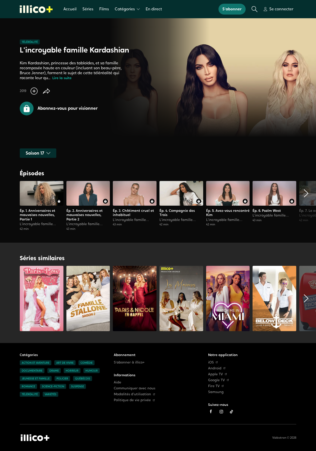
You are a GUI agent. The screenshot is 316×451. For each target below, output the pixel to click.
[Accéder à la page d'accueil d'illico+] (35, 437)
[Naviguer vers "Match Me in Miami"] (228, 298)
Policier (62, 378)
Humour (91, 370)
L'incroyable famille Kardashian (36, 226)
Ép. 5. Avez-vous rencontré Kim (228, 212)
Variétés (50, 394)
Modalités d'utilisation (132, 394)
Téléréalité (30, 42)
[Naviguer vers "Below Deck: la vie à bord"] (274, 298)
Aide (117, 382)
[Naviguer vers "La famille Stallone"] (88, 298)
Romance (28, 386)
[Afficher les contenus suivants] (306, 206)
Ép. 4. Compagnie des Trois (177, 212)
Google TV (216, 380)
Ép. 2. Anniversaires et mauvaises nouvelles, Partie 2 (84, 214)
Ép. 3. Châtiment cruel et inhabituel (133, 212)
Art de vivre (65, 362)
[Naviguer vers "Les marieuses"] (181, 298)
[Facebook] (211, 411)
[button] (59, 108)
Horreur (72, 370)
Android (214, 368)
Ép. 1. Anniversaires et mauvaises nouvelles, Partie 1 (37, 214)
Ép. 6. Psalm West (267, 210)
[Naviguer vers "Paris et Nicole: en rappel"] (135, 298)
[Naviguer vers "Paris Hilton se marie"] (41, 298)
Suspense (77, 386)
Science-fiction (53, 386)
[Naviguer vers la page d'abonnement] (41, 206)
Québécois (82, 378)
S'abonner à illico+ (129, 362)
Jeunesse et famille (36, 378)
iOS (211, 362)
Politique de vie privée (132, 400)
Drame (54, 370)
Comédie (86, 362)
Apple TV (215, 374)
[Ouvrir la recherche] (254, 9)
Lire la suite (62, 78)
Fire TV (214, 386)
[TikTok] (231, 411)
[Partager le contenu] (46, 91)
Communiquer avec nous (134, 388)
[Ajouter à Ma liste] (34, 91)
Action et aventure (35, 362)
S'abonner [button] (232, 9)
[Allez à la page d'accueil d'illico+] (36, 9)
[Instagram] (221, 411)
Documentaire (32, 370)
